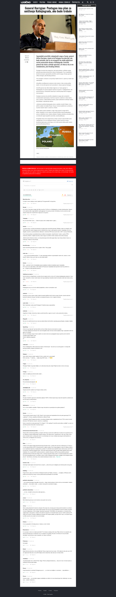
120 (86, 128)
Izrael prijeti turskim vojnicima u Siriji (86, 8)
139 (86, 78)
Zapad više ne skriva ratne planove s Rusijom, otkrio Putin (86, 42)
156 (86, 113)
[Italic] (26, 190)
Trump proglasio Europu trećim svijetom (86, 36)
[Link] (39, 190)
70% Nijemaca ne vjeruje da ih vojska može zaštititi (86, 15)
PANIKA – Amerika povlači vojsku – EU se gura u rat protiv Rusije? (86, 77)
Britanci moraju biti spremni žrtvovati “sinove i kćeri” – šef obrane (86, 134)
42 (85, 92)
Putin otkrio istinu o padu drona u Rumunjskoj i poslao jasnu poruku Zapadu (85, 62)
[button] (87, 2)
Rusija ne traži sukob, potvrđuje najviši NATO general (86, 49)
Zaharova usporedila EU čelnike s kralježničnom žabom (85, 56)
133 (86, 135)
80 (85, 100)
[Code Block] (37, 190)
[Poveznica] (90, 2)
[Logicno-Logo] (26, 2)
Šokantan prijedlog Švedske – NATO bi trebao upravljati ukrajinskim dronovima (86, 70)
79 (85, 106)
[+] (43, 189)
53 (27, 62)
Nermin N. (27, 55)
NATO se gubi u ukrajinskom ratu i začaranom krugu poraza (85, 118)
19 (85, 16)
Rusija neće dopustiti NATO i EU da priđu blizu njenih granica (86, 105)
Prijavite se (70, 181)
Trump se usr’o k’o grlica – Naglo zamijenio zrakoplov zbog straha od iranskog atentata (85, 21)
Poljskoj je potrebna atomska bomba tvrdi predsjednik (86, 91)
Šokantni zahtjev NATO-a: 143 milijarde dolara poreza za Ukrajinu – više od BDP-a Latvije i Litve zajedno (86, 83)
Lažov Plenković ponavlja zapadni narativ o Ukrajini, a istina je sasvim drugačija (86, 29)
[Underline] (28, 190)
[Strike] (30, 190)
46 (85, 31)
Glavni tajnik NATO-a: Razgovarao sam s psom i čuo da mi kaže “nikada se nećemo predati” (86, 97)
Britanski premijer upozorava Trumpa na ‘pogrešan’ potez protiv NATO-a (86, 112)
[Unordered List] (34, 190)
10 (85, 120)
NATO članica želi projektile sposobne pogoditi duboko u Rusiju (86, 140)
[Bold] (24, 190)
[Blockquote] (35, 190)
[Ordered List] (32, 190)
